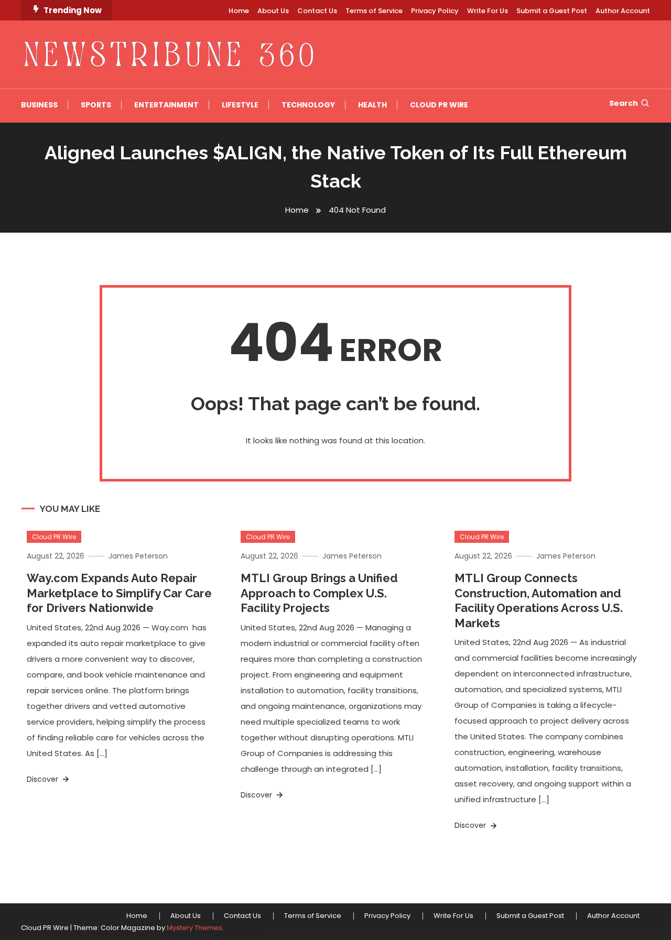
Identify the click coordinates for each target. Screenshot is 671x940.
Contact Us (317, 11)
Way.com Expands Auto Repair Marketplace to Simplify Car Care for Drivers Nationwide (119, 593)
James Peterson (138, 556)
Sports (96, 105)
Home (239, 11)
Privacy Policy (435, 11)
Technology (308, 105)
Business (39, 105)
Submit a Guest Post (551, 11)
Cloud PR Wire (439, 105)
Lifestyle (240, 105)
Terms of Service (374, 11)
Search (623, 103)
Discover (43, 779)
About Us (273, 11)
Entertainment (166, 105)
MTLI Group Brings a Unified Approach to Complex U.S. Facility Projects (319, 593)
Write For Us (487, 11)
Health (372, 105)
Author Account (623, 11)
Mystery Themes (194, 928)
